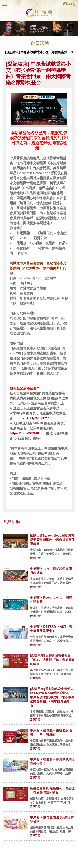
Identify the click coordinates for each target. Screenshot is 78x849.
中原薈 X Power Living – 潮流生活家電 (51, 599)
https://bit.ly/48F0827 (32, 418)
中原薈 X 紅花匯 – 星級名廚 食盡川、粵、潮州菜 (51, 732)
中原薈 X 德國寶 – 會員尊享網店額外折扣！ (52, 761)
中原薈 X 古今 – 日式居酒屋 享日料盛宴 (51, 570)
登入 (72, 4)
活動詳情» (36, 558)
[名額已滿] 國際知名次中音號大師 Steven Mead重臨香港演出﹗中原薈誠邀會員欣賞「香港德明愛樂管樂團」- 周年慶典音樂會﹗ (52, 697)
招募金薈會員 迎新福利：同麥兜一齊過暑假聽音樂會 (52, 790)
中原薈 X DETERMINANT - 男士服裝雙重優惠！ (51, 628)
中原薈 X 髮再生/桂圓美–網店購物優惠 (52, 819)
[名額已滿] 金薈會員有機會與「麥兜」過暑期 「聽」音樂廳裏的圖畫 (52, 659)
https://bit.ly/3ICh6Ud (26, 433)
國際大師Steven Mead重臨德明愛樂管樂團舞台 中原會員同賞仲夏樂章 (52, 539)
